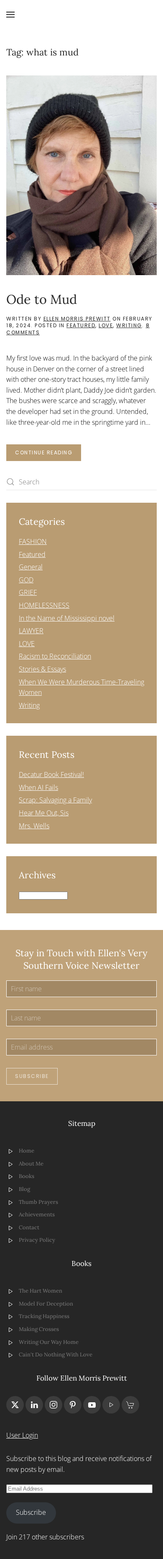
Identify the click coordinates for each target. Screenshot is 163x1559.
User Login (22, 1435)
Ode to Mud (41, 299)
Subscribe (32, 1076)
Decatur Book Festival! (51, 774)
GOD (26, 579)
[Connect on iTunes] (111, 1405)
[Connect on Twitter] (15, 1405)
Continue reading (43, 452)
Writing (129, 325)
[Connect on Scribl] (130, 1405)
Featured (80, 325)
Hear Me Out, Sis (44, 812)
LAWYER (31, 630)
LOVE (106, 325)
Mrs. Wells (34, 825)
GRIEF (28, 592)
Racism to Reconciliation (55, 656)
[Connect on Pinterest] (73, 1405)
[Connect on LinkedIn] (34, 1405)
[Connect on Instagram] (53, 1405)
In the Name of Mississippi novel (67, 618)
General (31, 566)
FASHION (33, 541)
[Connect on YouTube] (92, 1405)
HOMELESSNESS (44, 605)
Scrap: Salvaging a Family (55, 800)
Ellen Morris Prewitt (77, 318)
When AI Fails (38, 787)
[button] (10, 14)
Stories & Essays (42, 669)
